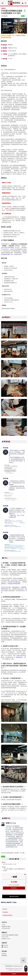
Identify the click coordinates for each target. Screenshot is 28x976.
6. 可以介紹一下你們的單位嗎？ (11, 678)
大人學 (3, 924)
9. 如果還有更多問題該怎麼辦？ (11, 804)
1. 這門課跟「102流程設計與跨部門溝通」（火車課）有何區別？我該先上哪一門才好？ (14, 565)
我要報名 (14, 888)
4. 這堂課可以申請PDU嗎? (9, 646)
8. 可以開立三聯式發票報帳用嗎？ (12, 797)
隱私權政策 (4, 955)
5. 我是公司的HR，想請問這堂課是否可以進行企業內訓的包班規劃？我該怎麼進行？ (14, 666)
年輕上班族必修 (4, 16)
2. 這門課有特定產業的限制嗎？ (11, 597)
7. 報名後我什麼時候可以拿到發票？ (12, 786)
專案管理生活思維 (6, 926)
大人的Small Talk (6, 928)
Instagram (5, 947)
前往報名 (14, 973)
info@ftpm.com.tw (6, 938)
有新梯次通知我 (14, 896)
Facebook (5, 945)
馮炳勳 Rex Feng (11, 823)
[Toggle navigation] (22, 3)
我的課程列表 (19, 657)
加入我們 (4, 953)
